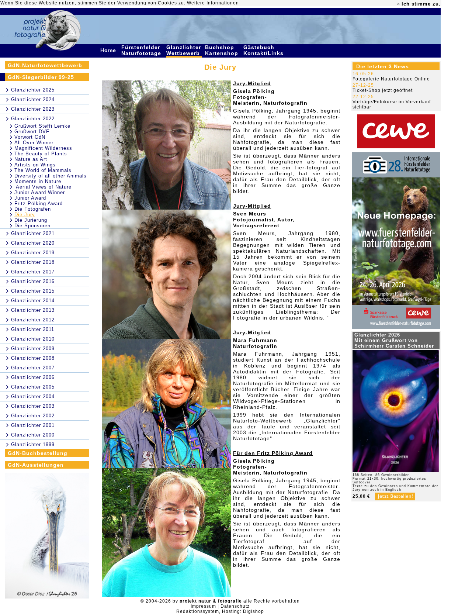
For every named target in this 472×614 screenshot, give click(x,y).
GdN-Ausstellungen (36, 465)
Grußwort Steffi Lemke (42, 126)
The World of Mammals (43, 170)
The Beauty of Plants (40, 153)
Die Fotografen (32, 209)
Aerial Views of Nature (43, 187)
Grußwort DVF (31, 131)
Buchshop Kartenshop (222, 50)
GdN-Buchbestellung (37, 453)
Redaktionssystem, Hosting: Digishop (220, 611)
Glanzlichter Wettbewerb (184, 50)
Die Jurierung (30, 220)
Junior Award (30, 198)
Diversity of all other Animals (50, 176)
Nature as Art (30, 159)
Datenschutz (235, 606)
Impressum (203, 606)
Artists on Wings (35, 165)
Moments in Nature (37, 181)
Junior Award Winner (39, 192)
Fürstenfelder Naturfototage (142, 50)
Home (109, 50)
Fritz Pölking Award (38, 203)
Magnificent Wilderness (43, 148)
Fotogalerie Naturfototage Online (391, 79)
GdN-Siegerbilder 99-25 (41, 77)
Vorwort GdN (29, 137)
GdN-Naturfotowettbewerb (45, 65)
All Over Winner (33, 142)
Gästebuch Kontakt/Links (264, 50)
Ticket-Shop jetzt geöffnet (383, 90)
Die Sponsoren (32, 225)
